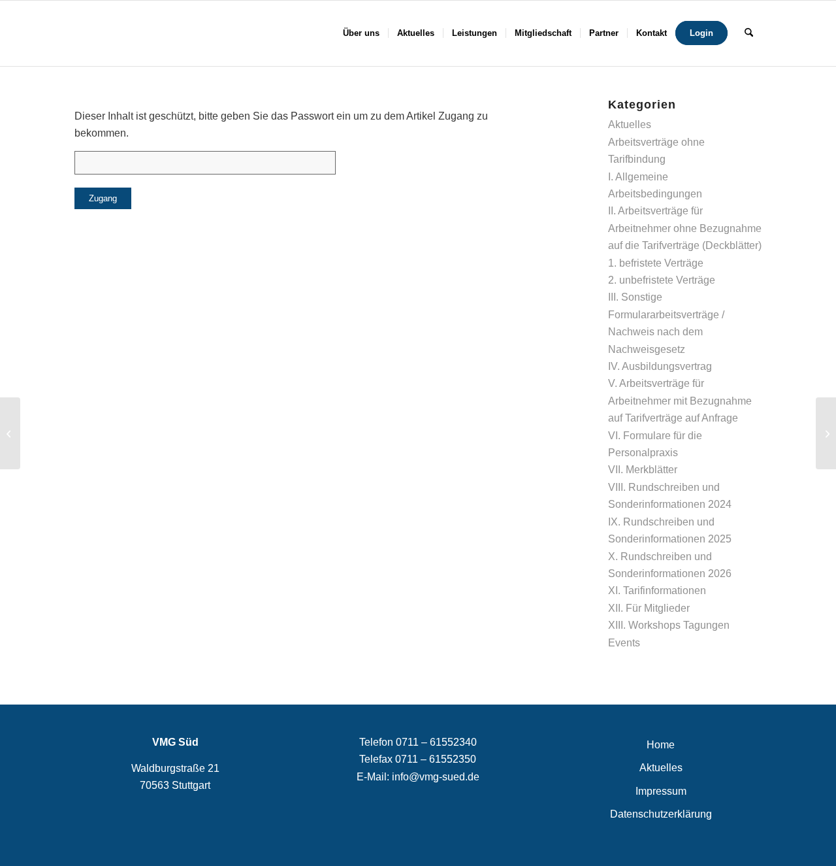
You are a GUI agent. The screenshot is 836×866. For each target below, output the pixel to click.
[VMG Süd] (127, 33)
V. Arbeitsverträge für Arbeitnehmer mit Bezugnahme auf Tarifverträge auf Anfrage (680, 401)
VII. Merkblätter (642, 469)
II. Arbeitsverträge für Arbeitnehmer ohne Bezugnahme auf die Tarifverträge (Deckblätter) (685, 228)
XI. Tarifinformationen (657, 590)
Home (661, 744)
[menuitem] (361, 33)
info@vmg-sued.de (435, 776)
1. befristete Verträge (655, 263)
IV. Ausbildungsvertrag (660, 366)
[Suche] (749, 33)
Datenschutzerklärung (661, 814)
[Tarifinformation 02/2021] (10, 433)
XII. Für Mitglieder (649, 608)
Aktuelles (629, 124)
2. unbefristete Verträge (661, 280)
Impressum (660, 791)
